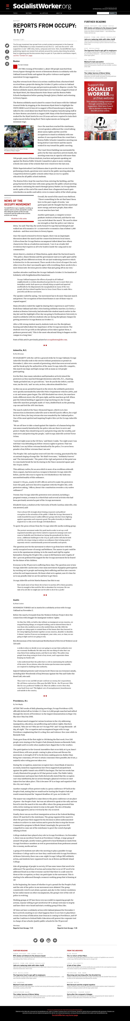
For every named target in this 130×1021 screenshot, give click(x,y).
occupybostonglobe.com (57, 339)
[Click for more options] (7, 65)
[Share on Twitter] (7, 47)
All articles (44, 13)
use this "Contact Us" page (22, 55)
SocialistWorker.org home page (65, 1015)
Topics (15, 13)
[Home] (51, 6)
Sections (28, 13)
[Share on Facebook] (7, 53)
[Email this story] (7, 59)
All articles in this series (19, 218)
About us (59, 13)
